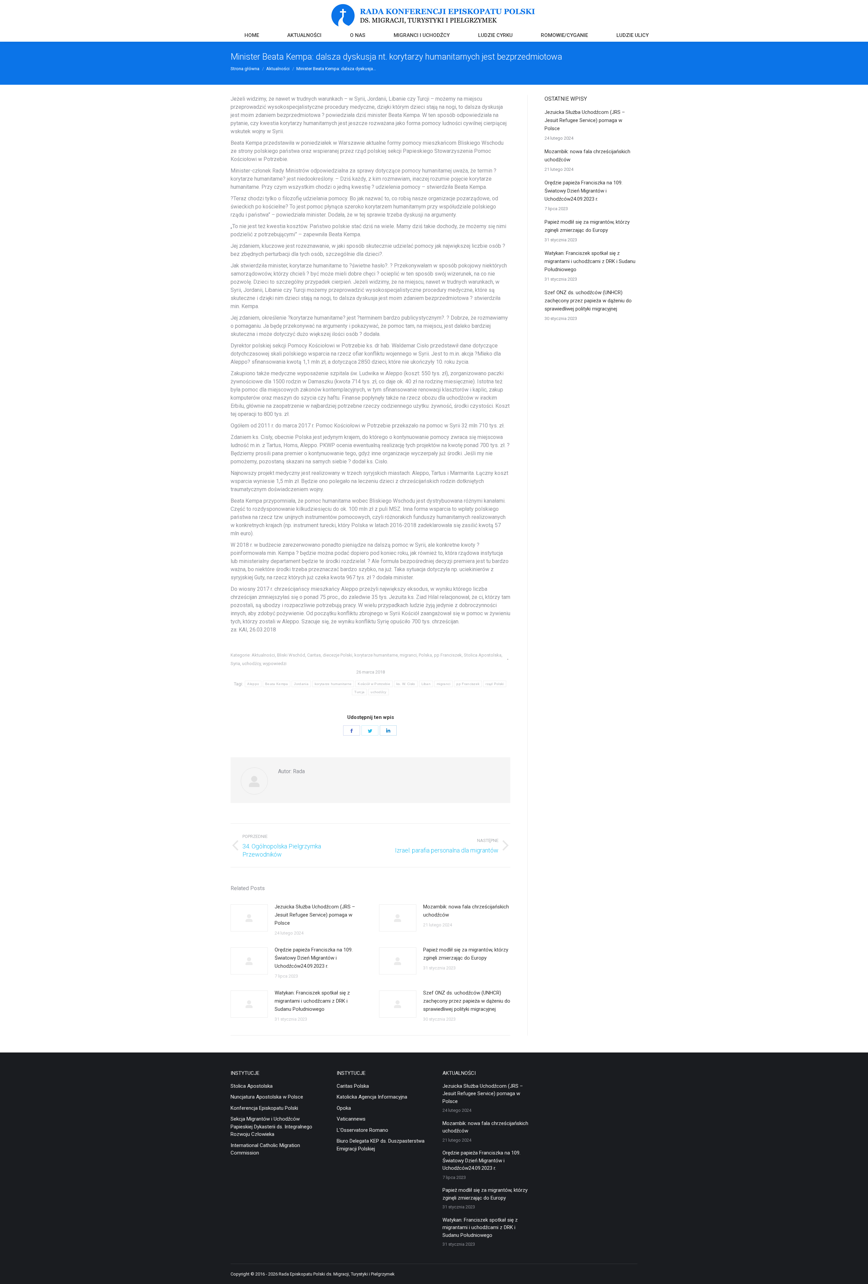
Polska (425, 655)
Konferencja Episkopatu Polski (264, 1108)
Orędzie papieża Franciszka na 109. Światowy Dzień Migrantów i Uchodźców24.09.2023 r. (314, 958)
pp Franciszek (448, 655)
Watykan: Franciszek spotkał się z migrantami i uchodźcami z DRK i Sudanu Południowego (312, 1001)
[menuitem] (252, 36)
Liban (426, 684)
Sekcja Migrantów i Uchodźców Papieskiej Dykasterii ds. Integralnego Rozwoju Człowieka (271, 1126)
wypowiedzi (275, 663)
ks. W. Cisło (405, 684)
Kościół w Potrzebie (374, 684)
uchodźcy (251, 663)
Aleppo (253, 684)
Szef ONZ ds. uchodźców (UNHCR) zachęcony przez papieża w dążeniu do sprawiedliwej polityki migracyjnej (466, 1001)
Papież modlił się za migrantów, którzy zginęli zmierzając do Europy (465, 954)
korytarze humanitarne (376, 655)
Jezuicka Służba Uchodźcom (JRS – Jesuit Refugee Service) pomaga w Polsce (315, 915)
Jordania (301, 684)
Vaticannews (351, 1119)
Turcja (359, 692)
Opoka (344, 1108)
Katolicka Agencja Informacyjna (372, 1097)
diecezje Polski (337, 655)
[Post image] (249, 917)
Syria (235, 663)
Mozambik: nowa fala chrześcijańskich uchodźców (466, 911)
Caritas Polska (353, 1086)
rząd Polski (495, 684)
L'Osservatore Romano (362, 1130)
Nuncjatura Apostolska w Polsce (267, 1097)
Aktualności (263, 655)
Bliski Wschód (291, 655)
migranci (408, 655)
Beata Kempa (276, 684)
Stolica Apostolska (482, 655)
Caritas (314, 655)
